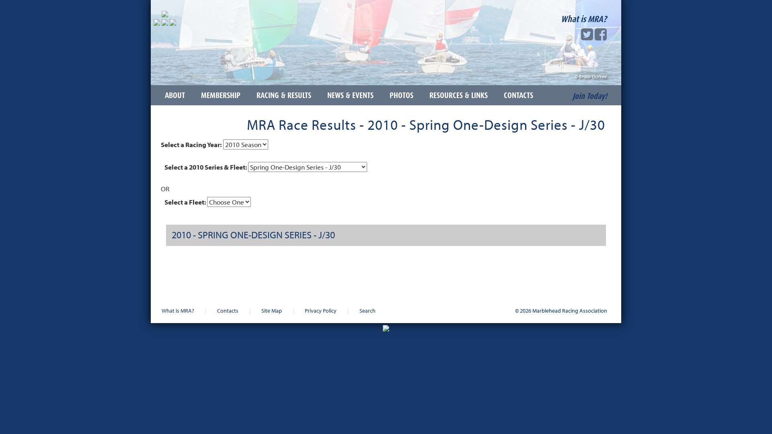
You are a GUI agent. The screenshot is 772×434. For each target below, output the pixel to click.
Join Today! (590, 96)
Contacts (227, 310)
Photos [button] (401, 95)
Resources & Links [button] (458, 95)
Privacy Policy (321, 310)
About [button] (175, 95)
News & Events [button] (350, 95)
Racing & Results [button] (284, 95)
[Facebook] (601, 37)
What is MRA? (584, 19)
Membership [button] (220, 95)
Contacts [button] (518, 95)
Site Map (271, 310)
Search (367, 310)
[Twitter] (587, 37)
